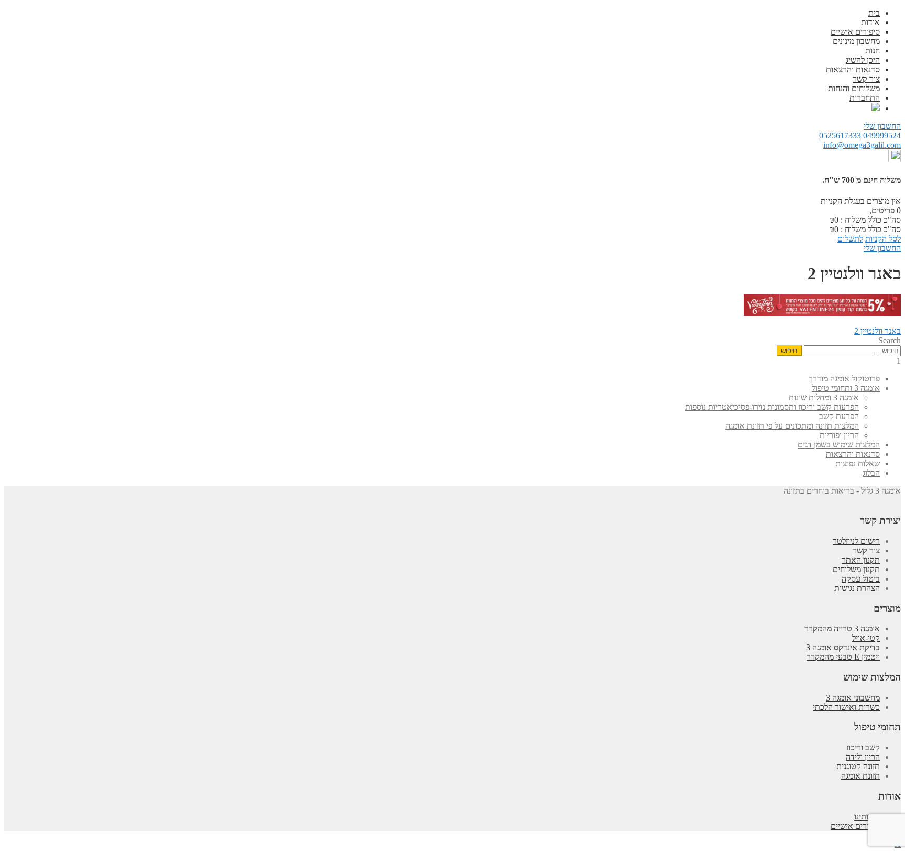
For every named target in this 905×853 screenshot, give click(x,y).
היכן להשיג (863, 60)
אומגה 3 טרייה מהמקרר (842, 628)
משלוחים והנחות (854, 88)
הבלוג (871, 472)
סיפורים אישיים (855, 31)
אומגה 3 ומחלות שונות (824, 397)
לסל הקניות (883, 238)
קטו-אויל (866, 637)
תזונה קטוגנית (858, 766)
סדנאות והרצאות (853, 69)
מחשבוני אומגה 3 (853, 697)
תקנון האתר (861, 559)
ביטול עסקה (861, 578)
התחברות (864, 97)
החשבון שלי (882, 126)
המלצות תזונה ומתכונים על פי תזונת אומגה (792, 425)
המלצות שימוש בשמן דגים (839, 444)
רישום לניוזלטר (856, 541)
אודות (870, 22)
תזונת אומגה (860, 775)
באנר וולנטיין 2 (877, 330)
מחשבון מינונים (856, 41)
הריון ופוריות (839, 435)
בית (874, 12)
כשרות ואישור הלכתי (846, 707)
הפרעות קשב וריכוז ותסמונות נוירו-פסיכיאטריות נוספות (772, 406)
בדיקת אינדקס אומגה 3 (843, 647)
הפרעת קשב (839, 416)
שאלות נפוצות (857, 463)
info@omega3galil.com (862, 144)
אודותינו (867, 816)
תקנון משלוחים (856, 569)
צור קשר (866, 78)
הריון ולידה (863, 756)
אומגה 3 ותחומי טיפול (846, 388)
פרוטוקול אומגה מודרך (844, 378)
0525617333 (840, 135)
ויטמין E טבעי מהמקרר (843, 656)
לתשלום (850, 238)
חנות (872, 50)
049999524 (882, 135)
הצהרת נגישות (857, 588)
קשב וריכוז (863, 747)
